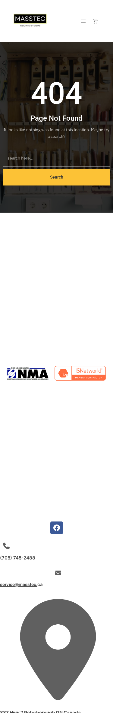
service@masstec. (18, 584)
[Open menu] (83, 21)
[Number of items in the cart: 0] (95, 21)
